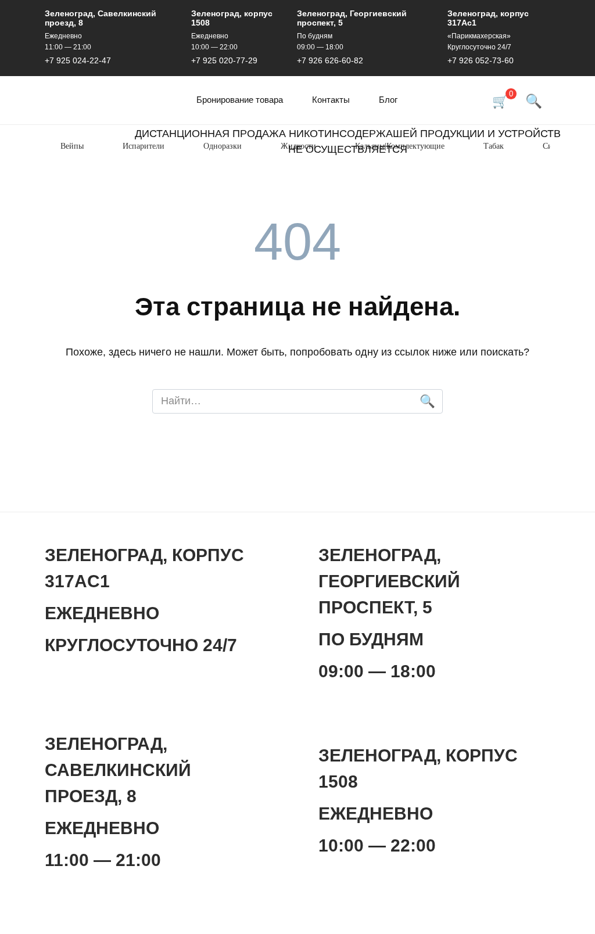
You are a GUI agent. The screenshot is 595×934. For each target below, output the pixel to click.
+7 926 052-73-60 (480, 60)
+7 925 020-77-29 (224, 60)
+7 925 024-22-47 (78, 60)
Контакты (331, 100)
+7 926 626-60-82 (330, 60)
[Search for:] (297, 401)
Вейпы (72, 146)
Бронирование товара (239, 100)
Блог (388, 100)
